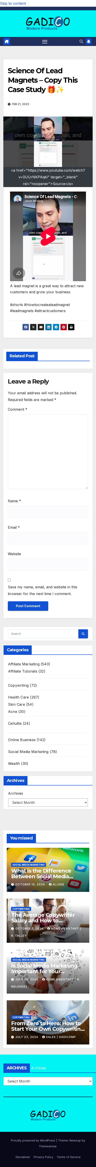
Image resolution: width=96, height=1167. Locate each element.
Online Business (21, 740)
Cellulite (15, 723)
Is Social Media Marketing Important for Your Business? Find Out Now (44, 971)
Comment (17, 409)
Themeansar (47, 1146)
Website (14, 554)
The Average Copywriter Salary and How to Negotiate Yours (43, 920)
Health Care (18, 697)
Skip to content (13, 3)
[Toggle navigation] (45, 41)
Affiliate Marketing (24, 664)
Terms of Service (69, 1157)
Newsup (75, 1140)
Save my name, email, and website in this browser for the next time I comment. (42, 590)
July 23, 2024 (27, 1037)
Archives (15, 793)
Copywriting (18, 685)
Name (14, 501)
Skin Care (16, 704)
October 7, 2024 (29, 928)
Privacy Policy (43, 1157)
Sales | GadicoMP (61, 1037)
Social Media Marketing (28, 751)
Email (14, 527)
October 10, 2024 (30, 884)
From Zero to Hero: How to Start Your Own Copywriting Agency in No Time (47, 1029)
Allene (58, 884)
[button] (81, 41)
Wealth (14, 763)
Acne (12, 711)
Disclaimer (23, 1157)
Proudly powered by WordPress (33, 1140)
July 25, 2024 (27, 979)
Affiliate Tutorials (22, 671)
